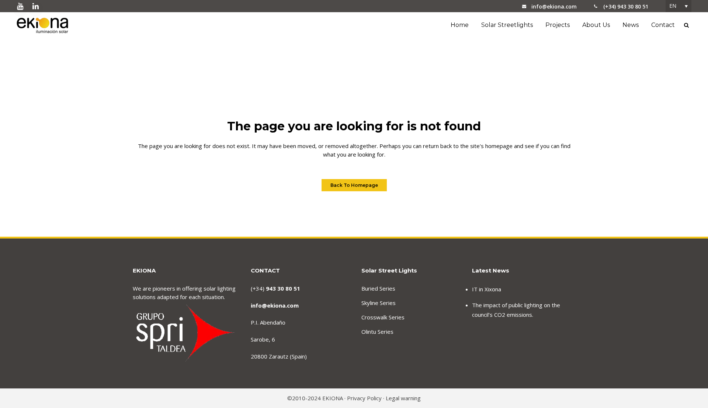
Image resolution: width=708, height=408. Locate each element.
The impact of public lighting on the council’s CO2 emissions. (516, 309)
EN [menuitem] (672, 5)
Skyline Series (378, 302)
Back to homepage (354, 185)
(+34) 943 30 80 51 (625, 6)
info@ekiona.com (554, 6)
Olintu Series (377, 331)
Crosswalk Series (383, 317)
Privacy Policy (364, 398)
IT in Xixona (486, 289)
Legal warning (403, 398)
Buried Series (378, 288)
